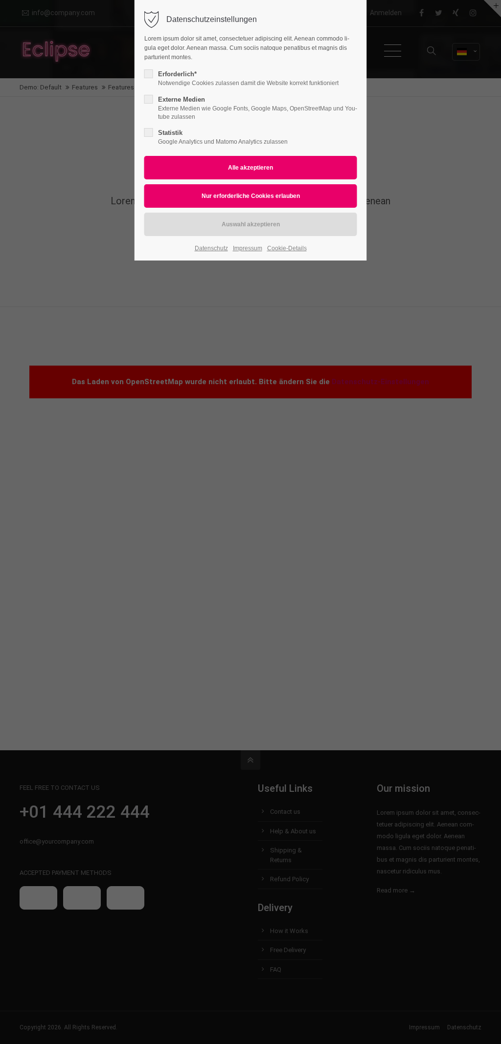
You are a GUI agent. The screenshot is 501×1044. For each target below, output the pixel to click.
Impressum (247, 248)
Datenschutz (211, 248)
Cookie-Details (287, 248)
